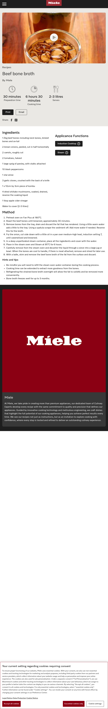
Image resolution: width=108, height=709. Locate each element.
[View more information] (78, 143)
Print (7, 112)
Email (21, 112)
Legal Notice (7, 698)
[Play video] (54, 37)
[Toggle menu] (4, 4)
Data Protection (19, 698)
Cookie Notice (32, 698)
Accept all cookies (11, 704)
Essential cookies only (73, 704)
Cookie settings (95, 704)
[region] (54, 685)
